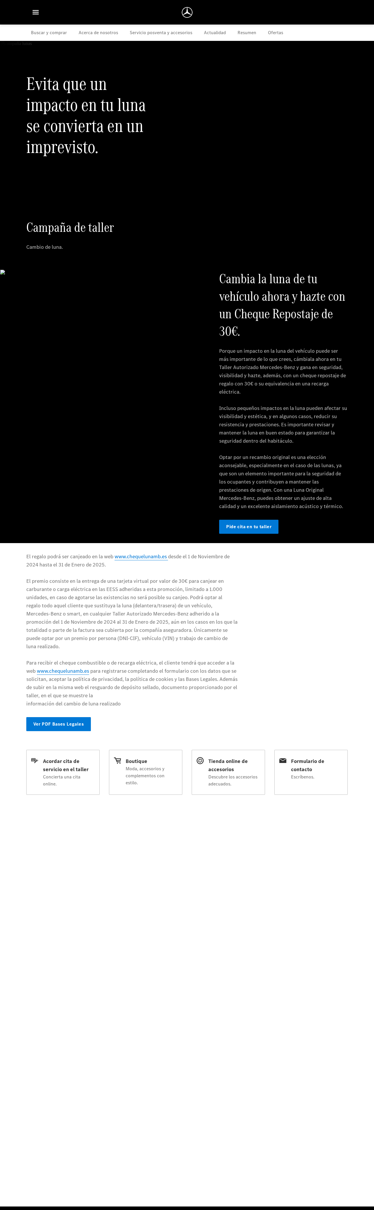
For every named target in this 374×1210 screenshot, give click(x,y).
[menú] (35, 12)
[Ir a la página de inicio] (187, 12)
